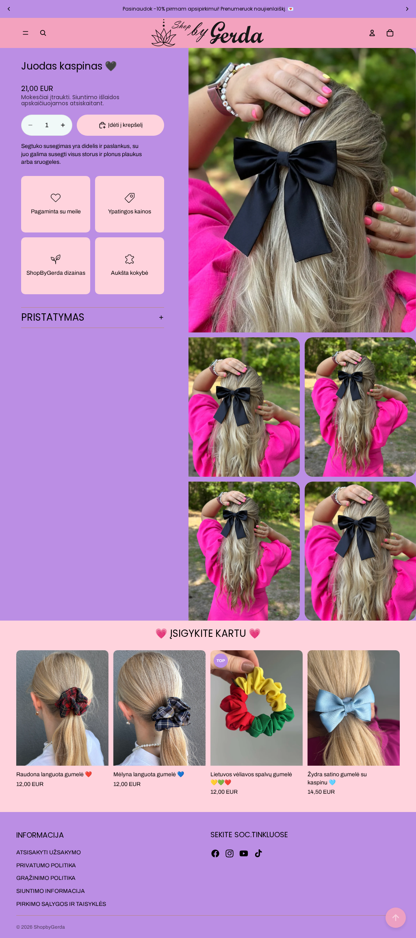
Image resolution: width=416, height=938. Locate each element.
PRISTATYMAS (52, 317)
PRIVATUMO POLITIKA (46, 865)
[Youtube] (244, 853)
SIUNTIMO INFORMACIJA (50, 891)
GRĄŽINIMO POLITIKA (46, 878)
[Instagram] (229, 853)
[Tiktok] (258, 853)
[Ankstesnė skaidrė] (9, 9)
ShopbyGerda (49, 927)
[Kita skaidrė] (407, 9)
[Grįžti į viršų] (396, 918)
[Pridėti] (96, 753)
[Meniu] (25, 33)
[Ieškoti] (43, 33)
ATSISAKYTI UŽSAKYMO (48, 852)
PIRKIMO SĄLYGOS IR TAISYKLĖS (61, 904)
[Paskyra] (372, 33)
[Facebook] (215, 853)
